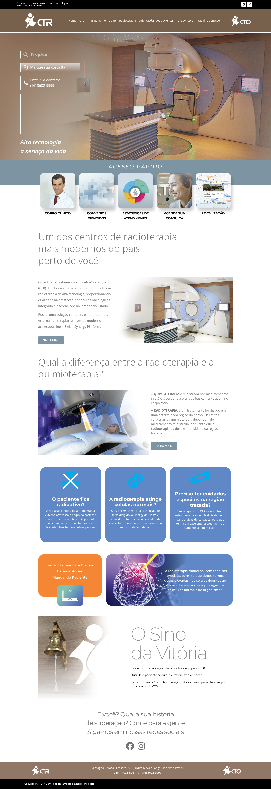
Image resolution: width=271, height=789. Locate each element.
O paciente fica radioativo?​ (70, 502)
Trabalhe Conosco (208, 20)
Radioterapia (127, 20)
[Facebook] (243, 4)
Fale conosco (185, 20)
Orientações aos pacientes (156, 20)
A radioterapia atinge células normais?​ (135, 502)
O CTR (83, 20)
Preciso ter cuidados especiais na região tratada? (200, 499)
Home (72, 20)
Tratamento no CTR (103, 20)
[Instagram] (249, 4)
